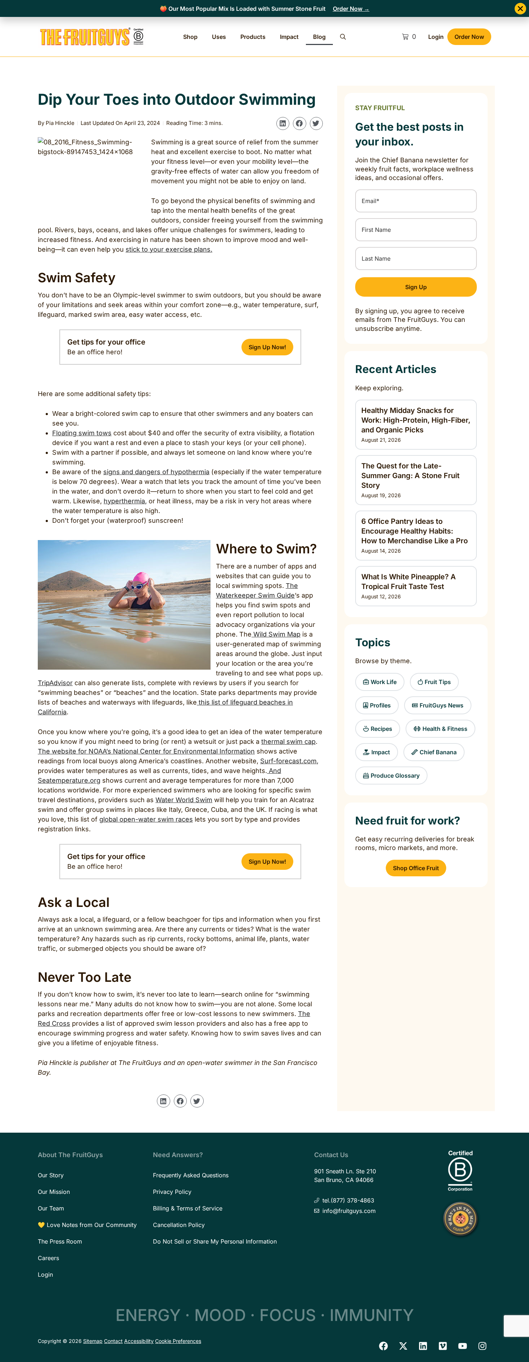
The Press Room (60, 1241)
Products (253, 36)
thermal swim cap (288, 741)
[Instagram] (482, 1346)
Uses (219, 36)
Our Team (51, 1208)
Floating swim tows (82, 433)
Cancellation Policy (179, 1224)
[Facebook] (383, 1346)
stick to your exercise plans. (169, 249)
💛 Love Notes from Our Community (87, 1224)
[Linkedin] (423, 1346)
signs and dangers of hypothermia (156, 472)
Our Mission (54, 1191)
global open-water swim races (146, 819)
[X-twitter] (403, 1346)
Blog (319, 36)
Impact (289, 36)
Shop (190, 36)
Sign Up (416, 287)
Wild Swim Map (276, 634)
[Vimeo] (443, 1346)
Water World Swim (183, 800)
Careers (48, 1258)
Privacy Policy (172, 1191)
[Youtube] (462, 1346)
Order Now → (351, 8)
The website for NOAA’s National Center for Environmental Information (146, 751)
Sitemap (93, 1341)
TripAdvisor (55, 683)
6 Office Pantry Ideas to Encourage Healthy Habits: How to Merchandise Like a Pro (414, 531)
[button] (282, 123)
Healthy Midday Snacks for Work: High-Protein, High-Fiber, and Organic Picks (415, 420)
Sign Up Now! (267, 347)
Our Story (51, 1175)
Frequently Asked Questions (191, 1175)
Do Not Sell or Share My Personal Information (215, 1241)
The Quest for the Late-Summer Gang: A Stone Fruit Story (410, 476)
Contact (113, 1341)
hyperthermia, (125, 501)
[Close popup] (520, 8)
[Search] (343, 36)
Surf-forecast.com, (289, 761)
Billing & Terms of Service (187, 1208)
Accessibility (139, 1341)
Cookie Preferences (178, 1341)
